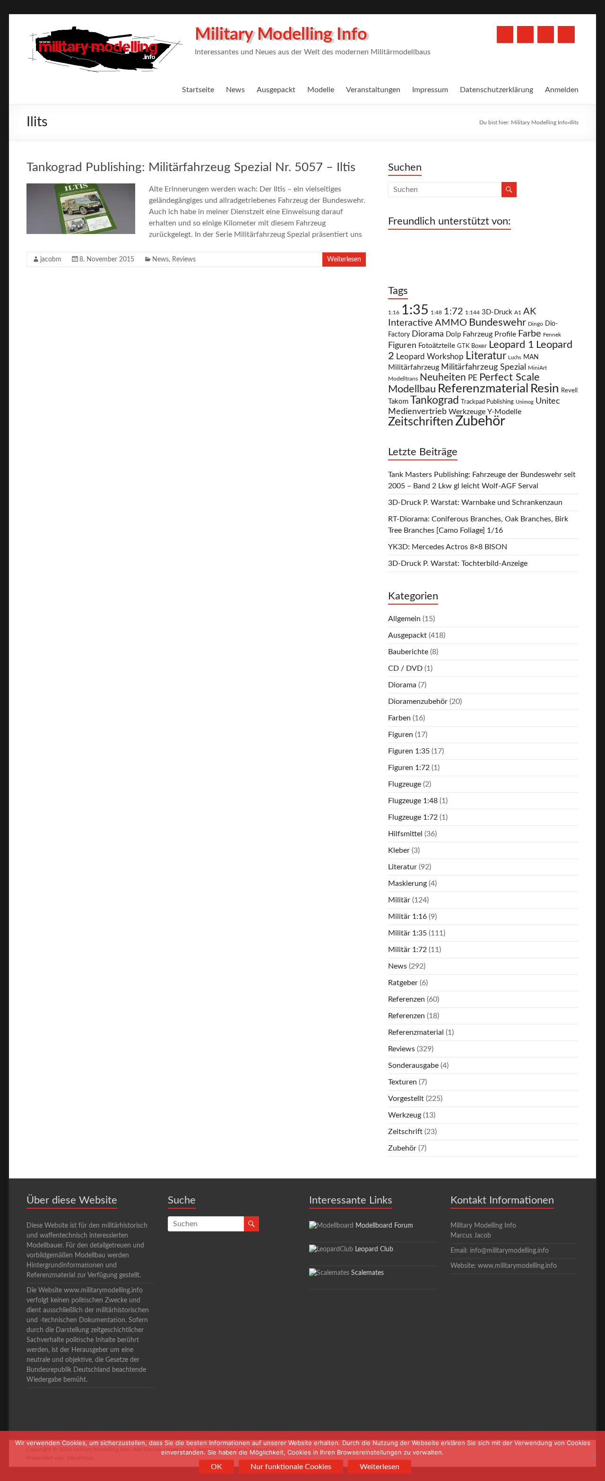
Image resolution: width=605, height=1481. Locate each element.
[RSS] (566, 34)
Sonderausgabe (413, 1065)
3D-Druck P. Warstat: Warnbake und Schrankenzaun (475, 502)
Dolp (453, 334)
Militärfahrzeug (413, 367)
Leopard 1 (511, 345)
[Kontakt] (545, 34)
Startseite (198, 90)
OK (216, 1467)
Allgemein (404, 619)
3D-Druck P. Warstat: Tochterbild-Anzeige (457, 563)
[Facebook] (505, 34)
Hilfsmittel (405, 834)
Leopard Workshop (430, 357)
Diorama (428, 333)
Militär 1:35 (407, 933)
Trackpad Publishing (487, 402)
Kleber (399, 850)
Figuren (402, 345)
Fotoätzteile (436, 345)
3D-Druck (497, 312)
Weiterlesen (344, 259)
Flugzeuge (404, 784)
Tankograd (434, 400)
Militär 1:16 (407, 916)
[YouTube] (525, 34)
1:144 (472, 312)
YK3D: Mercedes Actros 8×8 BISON (447, 547)
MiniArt (537, 368)
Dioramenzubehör (418, 701)
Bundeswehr (497, 322)
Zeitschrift (405, 1131)
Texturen (402, 1082)
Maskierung (407, 883)
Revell (569, 391)
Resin (544, 388)
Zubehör (480, 421)
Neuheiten (443, 377)
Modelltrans (403, 378)
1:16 (393, 312)
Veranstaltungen (373, 90)
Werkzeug (404, 1115)
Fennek (552, 335)
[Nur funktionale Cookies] (593, 1456)
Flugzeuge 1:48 (413, 801)
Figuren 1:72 (409, 767)
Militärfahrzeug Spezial (483, 367)
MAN (531, 357)
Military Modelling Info (281, 34)
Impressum (430, 90)
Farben (399, 718)
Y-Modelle (504, 412)
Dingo (535, 324)
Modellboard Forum (384, 1225)
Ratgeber (403, 983)
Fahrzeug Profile (489, 334)
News (235, 90)
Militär (399, 900)
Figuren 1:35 (409, 751)
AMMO (451, 323)
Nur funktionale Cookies (291, 1467)
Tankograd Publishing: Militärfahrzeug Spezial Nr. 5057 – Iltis (190, 167)
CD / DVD (405, 668)
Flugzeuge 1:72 (413, 817)
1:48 (436, 312)
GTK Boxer (472, 346)
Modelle (320, 90)
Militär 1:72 (407, 949)
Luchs (514, 357)
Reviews (184, 259)
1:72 (453, 311)
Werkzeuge (467, 412)
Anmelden (562, 90)
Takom (398, 401)
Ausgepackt (276, 90)
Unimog (525, 402)
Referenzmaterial (483, 388)
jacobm (50, 259)
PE (472, 378)
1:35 (415, 310)
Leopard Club (374, 1249)
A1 (517, 312)
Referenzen (406, 999)
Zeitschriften (420, 422)
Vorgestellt (406, 1098)
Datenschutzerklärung (496, 90)
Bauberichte (408, 652)
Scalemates (367, 1273)
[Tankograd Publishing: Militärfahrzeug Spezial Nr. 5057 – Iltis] (80, 188)
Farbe (529, 333)
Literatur (486, 356)
